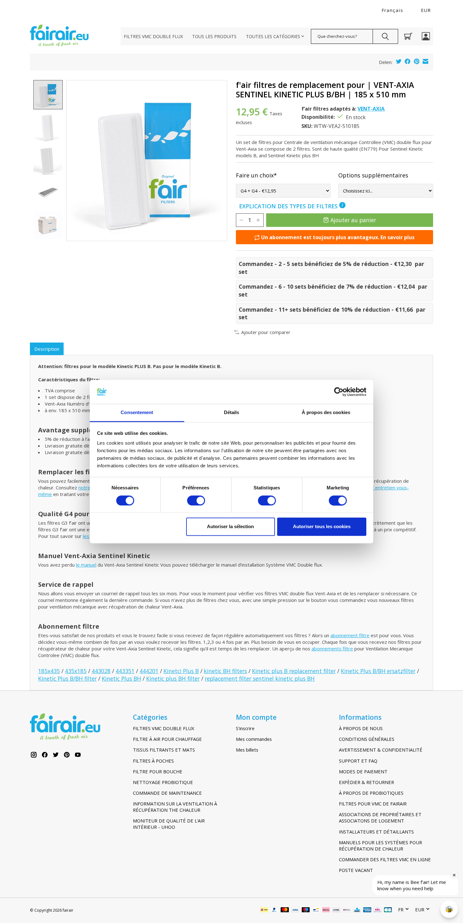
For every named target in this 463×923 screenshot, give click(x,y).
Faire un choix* (256, 175)
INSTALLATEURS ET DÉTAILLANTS (376, 831)
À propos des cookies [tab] (326, 412)
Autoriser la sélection (230, 526)
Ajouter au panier (353, 220)
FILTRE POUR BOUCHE (157, 771)
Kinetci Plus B (181, 671)
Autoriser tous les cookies (322, 526)
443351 (125, 671)
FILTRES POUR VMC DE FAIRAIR (373, 803)
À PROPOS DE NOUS (361, 728)
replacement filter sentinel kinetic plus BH (260, 678)
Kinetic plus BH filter (173, 678)
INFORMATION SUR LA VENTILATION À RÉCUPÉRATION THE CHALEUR (175, 806)
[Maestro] (306, 910)
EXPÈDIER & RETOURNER (366, 782)
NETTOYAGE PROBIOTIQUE (163, 782)
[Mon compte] (426, 36)
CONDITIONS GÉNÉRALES (366, 739)
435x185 (76, 671)
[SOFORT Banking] (326, 910)
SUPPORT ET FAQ (358, 761)
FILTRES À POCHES (153, 761)
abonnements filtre (332, 648)
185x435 (49, 671)
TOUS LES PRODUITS (214, 36)
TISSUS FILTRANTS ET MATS (164, 750)
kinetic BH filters (225, 671)
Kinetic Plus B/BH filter (67, 678)
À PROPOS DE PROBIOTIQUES (371, 793)
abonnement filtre (349, 635)
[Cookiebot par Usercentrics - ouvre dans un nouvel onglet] (338, 391)
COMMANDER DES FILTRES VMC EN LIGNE (385, 859)
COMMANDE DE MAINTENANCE (167, 793)
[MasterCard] (285, 910)
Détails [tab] (231, 412)
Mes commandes (254, 739)
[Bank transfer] (336, 910)
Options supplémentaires (373, 175)
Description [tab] (46, 349)
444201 (149, 671)
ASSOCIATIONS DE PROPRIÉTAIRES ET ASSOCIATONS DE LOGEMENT (380, 817)
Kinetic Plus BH (121, 678)
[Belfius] (347, 910)
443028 (101, 671)
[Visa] (295, 910)
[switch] (196, 500)
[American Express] (367, 910)
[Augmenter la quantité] (258, 220)
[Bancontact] (316, 910)
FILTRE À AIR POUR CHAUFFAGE (167, 739)
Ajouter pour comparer (265, 332)
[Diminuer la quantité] (241, 220)
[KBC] (357, 910)
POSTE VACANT (356, 870)
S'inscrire (245, 728)
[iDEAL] (264, 910)
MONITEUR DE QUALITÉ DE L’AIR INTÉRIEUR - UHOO (169, 823)
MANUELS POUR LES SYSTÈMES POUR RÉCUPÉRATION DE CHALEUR (380, 845)
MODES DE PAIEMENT (363, 771)
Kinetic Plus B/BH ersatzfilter (378, 671)
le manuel (86, 565)
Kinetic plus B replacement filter (294, 671)
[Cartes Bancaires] (388, 910)
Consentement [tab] (137, 412)
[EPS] (377, 910)
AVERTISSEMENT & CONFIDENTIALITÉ (380, 750)
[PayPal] (274, 910)
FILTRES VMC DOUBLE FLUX (153, 36)
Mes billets (247, 750)
